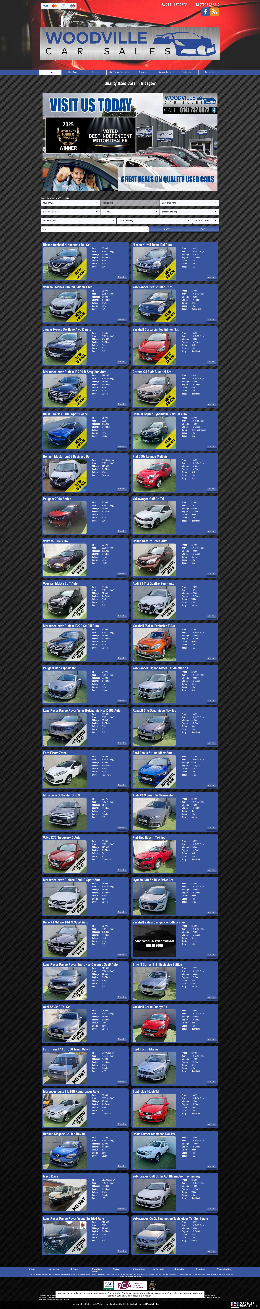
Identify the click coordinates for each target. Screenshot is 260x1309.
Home (50, 72)
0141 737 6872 (176, 4)
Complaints (201, 1269)
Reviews (142, 72)
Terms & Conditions (224, 1269)
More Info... (122, 277)
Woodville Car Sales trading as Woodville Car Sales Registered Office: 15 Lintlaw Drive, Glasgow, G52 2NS (65, 1274)
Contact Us (209, 72)
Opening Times (164, 72)
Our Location (187, 72)
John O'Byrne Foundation (118, 72)
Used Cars (72, 72)
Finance (95, 72)
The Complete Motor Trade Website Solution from (115, 1304)
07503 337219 (209, 4)
